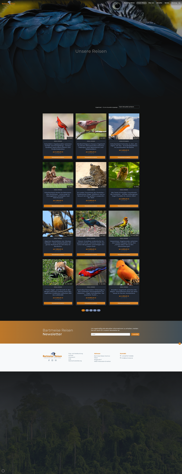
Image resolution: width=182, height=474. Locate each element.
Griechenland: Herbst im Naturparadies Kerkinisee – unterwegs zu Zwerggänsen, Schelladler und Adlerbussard (58, 195)
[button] (3, 471)
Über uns (151, 3)
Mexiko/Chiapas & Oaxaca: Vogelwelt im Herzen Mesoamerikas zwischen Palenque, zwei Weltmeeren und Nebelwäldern (91, 146)
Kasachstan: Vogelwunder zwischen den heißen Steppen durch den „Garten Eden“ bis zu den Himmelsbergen (124, 243)
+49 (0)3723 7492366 (127, 356)
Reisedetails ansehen (58, 157)
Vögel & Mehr (91, 189)
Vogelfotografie (124, 141)
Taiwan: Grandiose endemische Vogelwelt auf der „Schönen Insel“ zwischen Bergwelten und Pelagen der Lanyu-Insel (91, 243)
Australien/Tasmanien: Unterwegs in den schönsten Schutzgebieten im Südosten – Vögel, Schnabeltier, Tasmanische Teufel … (91, 292)
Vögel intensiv (58, 141)
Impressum (71, 357)
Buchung (174, 3)
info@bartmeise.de (127, 358)
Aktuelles (159, 3)
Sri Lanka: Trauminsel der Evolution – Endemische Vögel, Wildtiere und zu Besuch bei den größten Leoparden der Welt (91, 195)
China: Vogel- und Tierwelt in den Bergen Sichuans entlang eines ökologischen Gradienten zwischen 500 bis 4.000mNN (58, 292)
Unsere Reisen (141, 3)
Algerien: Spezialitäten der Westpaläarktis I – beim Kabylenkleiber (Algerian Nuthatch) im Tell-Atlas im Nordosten (58, 243)
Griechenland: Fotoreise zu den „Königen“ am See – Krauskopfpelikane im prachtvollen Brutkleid (124, 145)
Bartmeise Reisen (129, 3)
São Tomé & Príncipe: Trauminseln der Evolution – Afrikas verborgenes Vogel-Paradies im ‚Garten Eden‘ (123, 194)
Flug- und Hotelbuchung (75, 353)
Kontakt (70, 355)
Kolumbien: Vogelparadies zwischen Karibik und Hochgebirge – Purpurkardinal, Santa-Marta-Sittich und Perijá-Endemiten (58, 146)
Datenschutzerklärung (75, 361)
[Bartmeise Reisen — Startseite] (8, 3)
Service (167, 3)
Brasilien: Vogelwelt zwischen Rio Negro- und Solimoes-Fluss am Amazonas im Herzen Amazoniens (124, 291)
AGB (69, 359)
